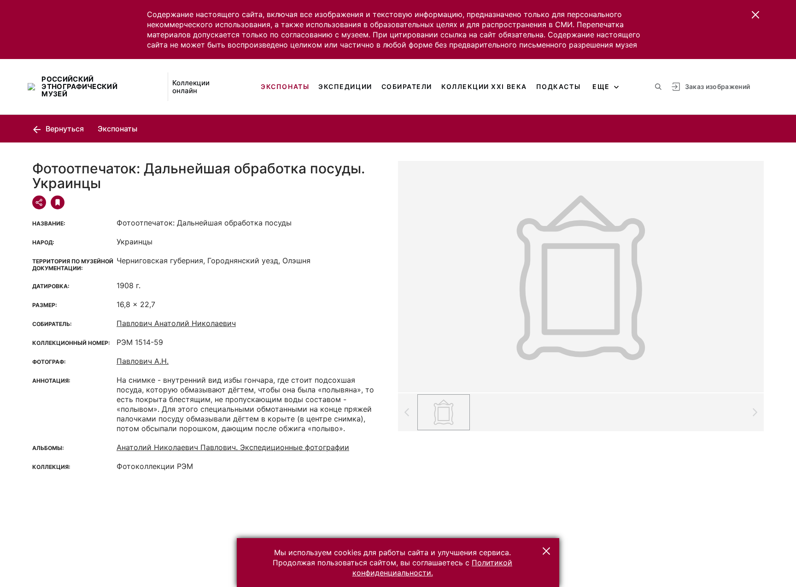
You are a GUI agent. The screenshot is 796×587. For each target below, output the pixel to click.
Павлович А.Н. (143, 361)
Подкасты (558, 86)
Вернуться (64, 128)
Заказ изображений (717, 86)
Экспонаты (285, 86)
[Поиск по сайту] (658, 87)
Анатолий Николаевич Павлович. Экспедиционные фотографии (233, 447)
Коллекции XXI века (484, 86)
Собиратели (406, 86)
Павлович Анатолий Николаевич (176, 323)
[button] (755, 14)
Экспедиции (345, 86)
